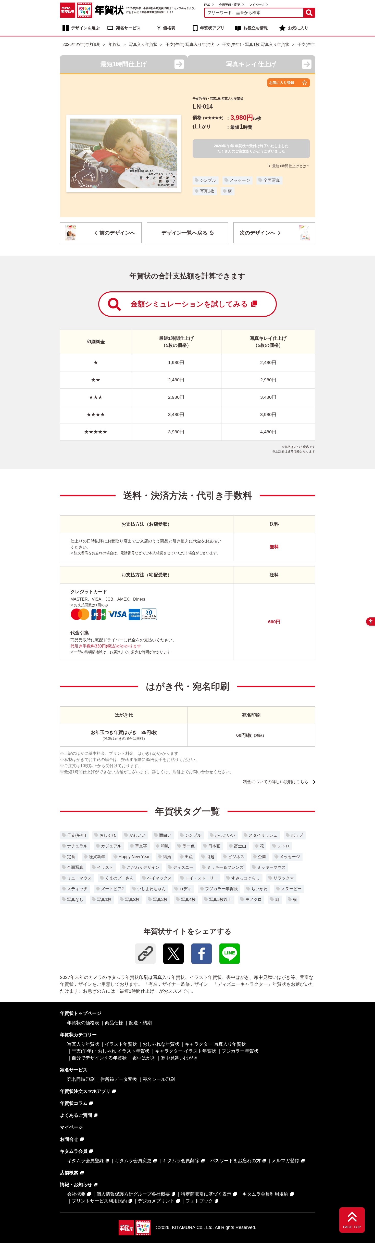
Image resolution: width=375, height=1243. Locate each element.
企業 (262, 856)
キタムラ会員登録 (85, 1160)
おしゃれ (107, 835)
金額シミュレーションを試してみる (189, 304)
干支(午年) (76, 835)
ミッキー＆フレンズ (225, 867)
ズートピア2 (112, 889)
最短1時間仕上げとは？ (291, 166)
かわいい (137, 835)
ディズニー (183, 867)
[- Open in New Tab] (173, 953)
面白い (165, 835)
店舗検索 (69, 1172)
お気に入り (298, 28)
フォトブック (199, 1200)
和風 (165, 846)
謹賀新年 (97, 856)
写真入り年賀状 (83, 1044)
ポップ (297, 835)
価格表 (169, 28)
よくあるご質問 (76, 1115)
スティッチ (77, 889)
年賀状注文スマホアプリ (85, 1091)
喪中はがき (143, 1057)
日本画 (214, 846)
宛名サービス (128, 28)
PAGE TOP (352, 1227)
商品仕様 (114, 1022)
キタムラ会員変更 (133, 1160)
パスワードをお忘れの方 (235, 1160)
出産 (189, 856)
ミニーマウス (79, 878)
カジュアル (111, 846)
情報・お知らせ (76, 1184)
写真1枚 (207, 191)
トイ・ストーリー (201, 878)
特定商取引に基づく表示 (206, 1194)
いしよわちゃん (151, 889)
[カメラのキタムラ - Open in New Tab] (67, 10)
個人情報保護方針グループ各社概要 (133, 1194)
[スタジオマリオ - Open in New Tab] (84, 10)
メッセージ (240, 180)
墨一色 (188, 846)
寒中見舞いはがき (179, 1057)
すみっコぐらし (245, 878)
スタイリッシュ (263, 835)
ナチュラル (77, 846)
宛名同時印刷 (81, 1079)
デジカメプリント (156, 1200)
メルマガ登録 (285, 1160)
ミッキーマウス (271, 867)
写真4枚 (188, 899)
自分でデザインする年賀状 (99, 1057)
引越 (210, 856)
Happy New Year (134, 856)
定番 (71, 856)
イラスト (105, 867)
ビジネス (236, 856)
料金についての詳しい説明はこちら (275, 782)
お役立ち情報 (255, 28)
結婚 (167, 856)
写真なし (75, 899)
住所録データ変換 (118, 1079)
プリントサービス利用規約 (99, 1200)
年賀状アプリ (212, 28)
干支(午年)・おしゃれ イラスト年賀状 (110, 1051)
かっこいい (225, 835)
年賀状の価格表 (83, 1022)
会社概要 (76, 1194)
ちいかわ (259, 889)
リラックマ (283, 878)
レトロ (283, 846)
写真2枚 (132, 899)
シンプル (208, 180)
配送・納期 (140, 1022)
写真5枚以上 (220, 899)
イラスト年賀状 (121, 1044)
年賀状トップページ (80, 1013)
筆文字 (141, 846)
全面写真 (272, 180)
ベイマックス (159, 878)
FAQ (207, 5)
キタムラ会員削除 (180, 1160)
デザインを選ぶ (85, 28)
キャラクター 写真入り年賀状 (215, 1044)
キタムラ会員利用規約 (265, 1194)
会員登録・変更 (229, 5)
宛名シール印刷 (159, 1079)
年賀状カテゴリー (78, 1034)
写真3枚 (160, 899)
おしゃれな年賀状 (161, 1044)
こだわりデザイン (143, 867)
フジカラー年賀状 (221, 889)
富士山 (240, 846)
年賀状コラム (74, 1103)
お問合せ (69, 1139)
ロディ (185, 889)
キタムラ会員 (74, 1151)
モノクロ (253, 899)
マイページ (256, 5)
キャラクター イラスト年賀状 (185, 1051)
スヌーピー (291, 889)
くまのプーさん (119, 878)
